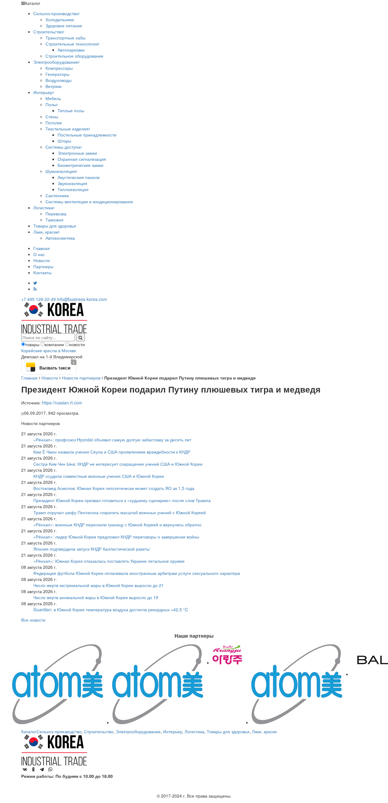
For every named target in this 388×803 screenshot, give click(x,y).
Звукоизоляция (72, 183)
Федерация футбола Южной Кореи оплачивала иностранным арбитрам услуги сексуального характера (136, 573)
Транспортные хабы (65, 38)
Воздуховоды (58, 80)
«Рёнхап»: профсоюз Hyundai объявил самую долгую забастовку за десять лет (112, 440)
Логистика (43, 207)
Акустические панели (79, 177)
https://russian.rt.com (62, 403)
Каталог (29, 731)
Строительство (48, 32)
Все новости (33, 620)
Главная (41, 248)
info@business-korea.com (82, 299)
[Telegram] (41, 769)
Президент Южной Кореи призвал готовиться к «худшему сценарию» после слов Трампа (122, 500)
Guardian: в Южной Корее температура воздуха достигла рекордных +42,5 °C (110, 609)
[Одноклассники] (33, 769)
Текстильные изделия (67, 129)
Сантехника (57, 195)
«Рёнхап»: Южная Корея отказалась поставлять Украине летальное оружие (109, 561)
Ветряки (53, 86)
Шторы (64, 141)
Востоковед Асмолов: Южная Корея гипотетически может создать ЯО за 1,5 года (113, 488)
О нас (39, 254)
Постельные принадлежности (87, 135)
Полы (50, 104)
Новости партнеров (81, 378)
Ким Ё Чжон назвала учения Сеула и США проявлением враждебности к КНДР (111, 452)
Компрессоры (59, 68)
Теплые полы (71, 110)
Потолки (53, 123)
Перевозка (55, 214)
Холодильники (59, 19)
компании (54, 344)
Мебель (53, 98)
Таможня (54, 220)
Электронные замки (77, 153)
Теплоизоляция (73, 189)
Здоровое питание (63, 25)
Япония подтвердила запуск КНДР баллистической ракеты (91, 549)
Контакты (42, 272)
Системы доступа (62, 147)
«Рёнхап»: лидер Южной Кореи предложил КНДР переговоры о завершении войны (116, 537)
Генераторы (57, 74)
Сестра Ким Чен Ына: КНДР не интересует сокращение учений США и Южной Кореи (117, 464)
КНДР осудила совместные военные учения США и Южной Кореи (98, 476)
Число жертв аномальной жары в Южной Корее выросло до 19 (95, 597)
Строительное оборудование (74, 56)
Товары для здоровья (54, 226)
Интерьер (42, 92)
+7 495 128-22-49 (38, 299)
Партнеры (43, 266)
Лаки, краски (45, 232)
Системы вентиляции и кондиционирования (89, 201)
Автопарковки (71, 50)
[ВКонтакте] (24, 769)
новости (77, 344)
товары (32, 344)
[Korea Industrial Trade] (54, 317)
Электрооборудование (55, 62)
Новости (41, 260)
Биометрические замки (80, 165)
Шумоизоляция (60, 171)
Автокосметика (60, 238)
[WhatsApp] (50, 769)
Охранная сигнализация (82, 159)
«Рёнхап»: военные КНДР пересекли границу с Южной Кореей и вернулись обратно (117, 524)
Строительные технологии (71, 44)
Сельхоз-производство (55, 13)
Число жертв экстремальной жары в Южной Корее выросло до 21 (98, 585)
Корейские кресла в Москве (48, 350)
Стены (51, 116)
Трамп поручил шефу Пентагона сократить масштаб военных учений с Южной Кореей (119, 512)
